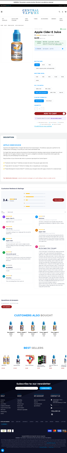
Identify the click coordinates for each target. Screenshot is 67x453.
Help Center (3, 409)
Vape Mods (26, 19)
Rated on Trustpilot (57, 124)
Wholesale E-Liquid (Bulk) (22, 409)
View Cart (36, 401)
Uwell (37, 421)
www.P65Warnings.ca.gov (51, 442)
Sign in (65, 5)
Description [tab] (8, 137)
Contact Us (3, 400)
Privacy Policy (51, 447)
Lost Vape (63, 421)
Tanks (35, 19)
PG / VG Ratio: (39, 85)
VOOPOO (31, 421)
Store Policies (3, 403)
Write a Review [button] (51, 35)
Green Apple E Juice (44, 333)
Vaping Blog (19, 400)
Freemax (57, 421)
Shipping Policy (4, 411)
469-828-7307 (8, 5)
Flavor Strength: (40, 97)
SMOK (12, 421)
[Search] (59, 11)
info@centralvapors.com (58, 407)
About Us (60, 5)
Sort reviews (3, 212)
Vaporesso (25, 421)
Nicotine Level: (39, 73)
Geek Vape (18, 421)
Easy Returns (61, 122)
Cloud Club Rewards (38, 403)
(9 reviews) (44, 35)
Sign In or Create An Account (39, 400)
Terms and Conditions (43, 447)
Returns (2, 401)
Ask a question (6, 306)
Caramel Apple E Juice (33, 333)
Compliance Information (5, 405)
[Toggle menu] (2, 12)
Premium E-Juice (20, 403)
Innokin (51, 421)
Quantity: (37, 105)
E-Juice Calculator (20, 407)
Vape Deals (61, 19)
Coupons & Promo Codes (6, 407)
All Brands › (4, 424)
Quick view (11, 326)
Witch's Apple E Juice (21, 333)
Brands (54, 19)
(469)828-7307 (56, 405)
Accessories (44, 19)
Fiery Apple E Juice (55, 333)
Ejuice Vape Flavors (15, 19)
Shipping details (58, 44)
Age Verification (37, 405)
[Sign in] (62, 11)
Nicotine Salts (20, 405)
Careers (2, 413)
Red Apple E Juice (10, 333)
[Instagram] (52, 414)
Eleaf (46, 421)
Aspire (41, 421)
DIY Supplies (4, 19)
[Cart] (65, 11)
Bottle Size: (38, 61)
